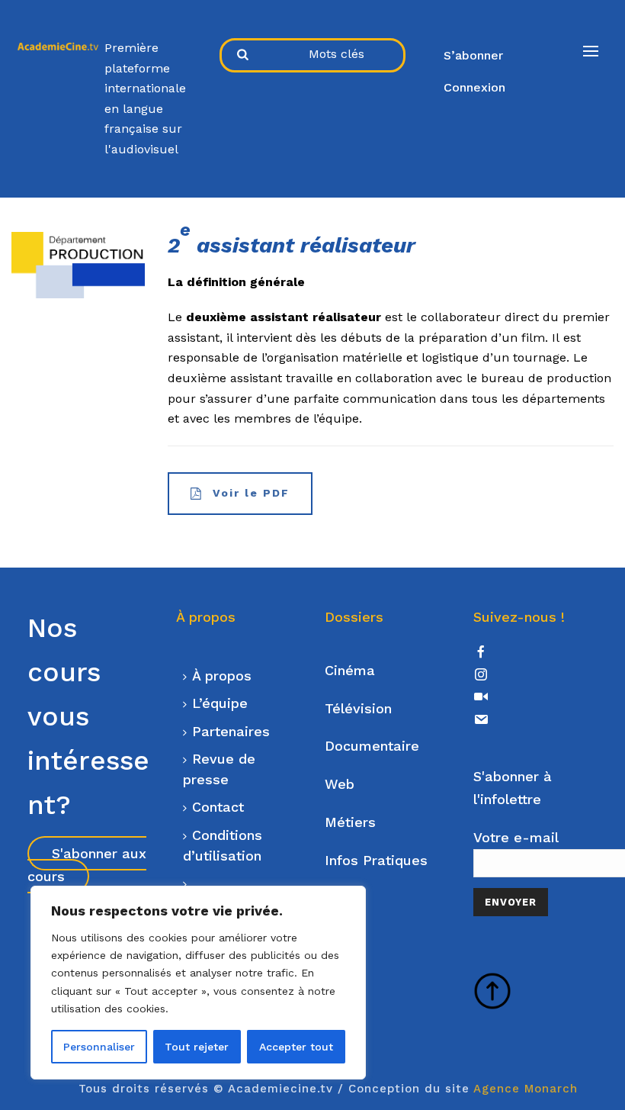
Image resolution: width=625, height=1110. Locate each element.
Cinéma (350, 670)
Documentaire (372, 746)
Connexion (474, 87)
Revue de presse (219, 769)
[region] (198, 982)
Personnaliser (99, 1047)
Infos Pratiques (376, 860)
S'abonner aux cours (86, 864)
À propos (222, 676)
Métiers (350, 822)
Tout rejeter (197, 1047)
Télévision (358, 708)
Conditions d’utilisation (222, 845)
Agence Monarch (525, 1089)
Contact (218, 807)
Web (339, 784)
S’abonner (473, 55)
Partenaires (231, 731)
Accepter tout (296, 1047)
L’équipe (220, 703)
